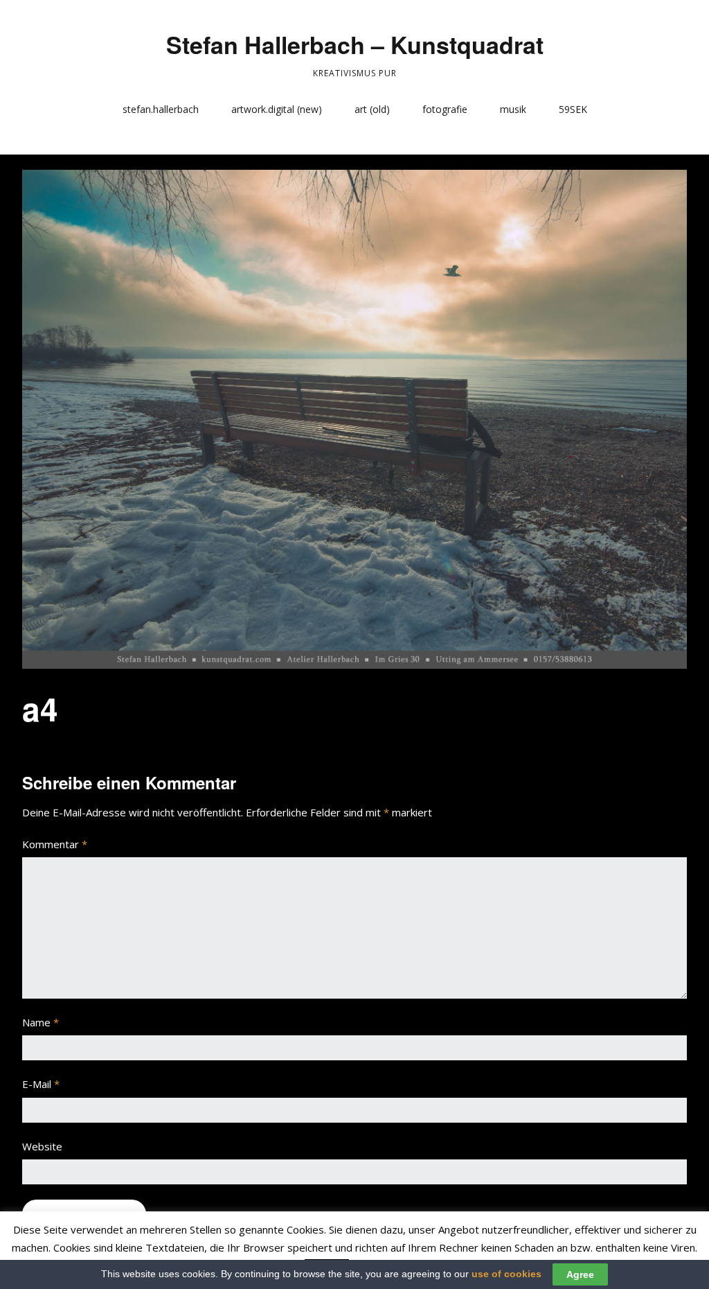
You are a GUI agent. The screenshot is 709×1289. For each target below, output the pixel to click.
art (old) (372, 109)
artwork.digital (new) (276, 109)
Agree (580, 1274)
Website (42, 1146)
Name (40, 1022)
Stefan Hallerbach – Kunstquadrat (355, 44)
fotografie (444, 109)
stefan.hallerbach (161, 109)
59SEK (573, 109)
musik (513, 109)
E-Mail (41, 1084)
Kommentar (54, 844)
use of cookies (506, 1273)
